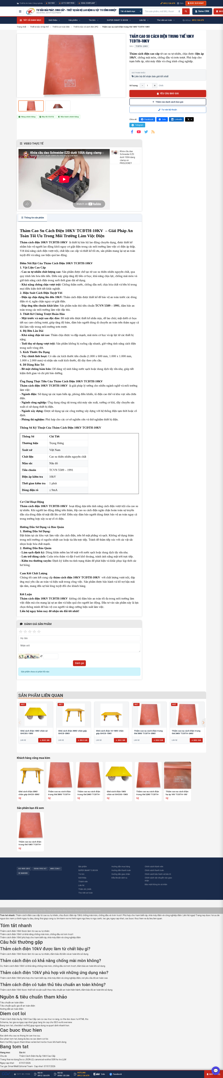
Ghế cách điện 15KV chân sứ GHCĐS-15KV (117, 792)
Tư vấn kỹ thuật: (169, 110)
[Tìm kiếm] (186, 11)
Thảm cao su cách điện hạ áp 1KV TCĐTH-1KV (177, 792)
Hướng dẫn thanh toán (121, 870)
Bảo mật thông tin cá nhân (156, 884)
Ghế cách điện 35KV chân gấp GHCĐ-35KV (29, 792)
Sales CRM (203, 11)
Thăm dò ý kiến (84, 889)
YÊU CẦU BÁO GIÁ (169, 93)
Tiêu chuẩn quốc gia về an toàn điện (17, 1006)
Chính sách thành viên (154, 866)
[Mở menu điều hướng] (20, 11)
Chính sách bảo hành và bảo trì (158, 874)
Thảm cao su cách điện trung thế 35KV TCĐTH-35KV (59, 793)
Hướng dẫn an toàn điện (11, 1009)
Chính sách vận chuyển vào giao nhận (158, 879)
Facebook (148, 119)
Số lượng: (133, 85)
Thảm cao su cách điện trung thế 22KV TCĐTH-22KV (147, 793)
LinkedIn (178, 119)
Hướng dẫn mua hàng (121, 866)
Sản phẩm (82, 866)
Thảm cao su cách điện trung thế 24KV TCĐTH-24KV (88, 793)
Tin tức (81, 874)
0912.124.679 (169, 3)
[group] (71, 65)
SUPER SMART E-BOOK (88, 870)
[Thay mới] (41, 656)
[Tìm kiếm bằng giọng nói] (179, 11)
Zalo (181, 3)
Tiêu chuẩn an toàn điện (12, 1002)
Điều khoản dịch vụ (119, 878)
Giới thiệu (82, 878)
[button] (203, 722)
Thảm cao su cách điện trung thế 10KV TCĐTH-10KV (30, 843)
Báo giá (45, 740)
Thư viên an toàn (85, 893)
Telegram (139, 125)
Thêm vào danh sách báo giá (169, 102)
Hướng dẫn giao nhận (121, 874)
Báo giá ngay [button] (197, 3)
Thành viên (83, 881)
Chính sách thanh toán (154, 870)
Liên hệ (81, 885)
